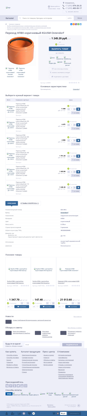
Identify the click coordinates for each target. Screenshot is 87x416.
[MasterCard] (59, 58)
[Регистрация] (12, 413)
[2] (71, 83)
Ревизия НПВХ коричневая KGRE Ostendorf (68, 282)
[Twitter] (18, 385)
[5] (76, 83)
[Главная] (6, 24)
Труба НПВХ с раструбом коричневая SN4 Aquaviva (40, 282)
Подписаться (72, 345)
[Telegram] (81, 24)
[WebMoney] (67, 58)
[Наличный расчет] (67, 63)
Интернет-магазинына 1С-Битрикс (72, 405)
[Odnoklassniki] (14, 385)
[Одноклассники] (74, 24)
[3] (73, 83)
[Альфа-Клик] (50, 394)
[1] (69, 83)
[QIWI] (59, 62)
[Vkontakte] (7, 385)
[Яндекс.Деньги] (52, 62)
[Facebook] (10, 385)
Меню (80, 18)
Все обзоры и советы (75, 328)
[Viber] (76, 24)
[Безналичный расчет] (73, 395)
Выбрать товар (60, 49)
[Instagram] (25, 385)
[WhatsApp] (78, 24)
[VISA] (52, 57)
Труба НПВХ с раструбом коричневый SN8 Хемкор (15, 282)
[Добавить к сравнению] (8, 306)
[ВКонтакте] (71, 24)
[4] (74, 83)
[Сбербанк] (57, 394)
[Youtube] (22, 385)
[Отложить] (12, 306)
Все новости (78, 316)
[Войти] (6, 413)
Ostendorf (76, 89)
